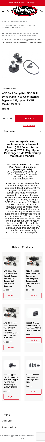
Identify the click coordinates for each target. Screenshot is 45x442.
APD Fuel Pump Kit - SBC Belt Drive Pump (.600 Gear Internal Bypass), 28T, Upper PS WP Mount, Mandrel (20, 35)
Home (4, 21)
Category (6, 415)
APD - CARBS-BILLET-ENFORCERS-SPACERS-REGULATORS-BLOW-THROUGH (18, 26)
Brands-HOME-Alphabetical (17, 21)
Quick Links (7, 421)
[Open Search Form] (8, 11)
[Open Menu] (3, 11)
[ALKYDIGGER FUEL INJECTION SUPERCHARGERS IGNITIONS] (24, 11)
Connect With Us (9, 427)
